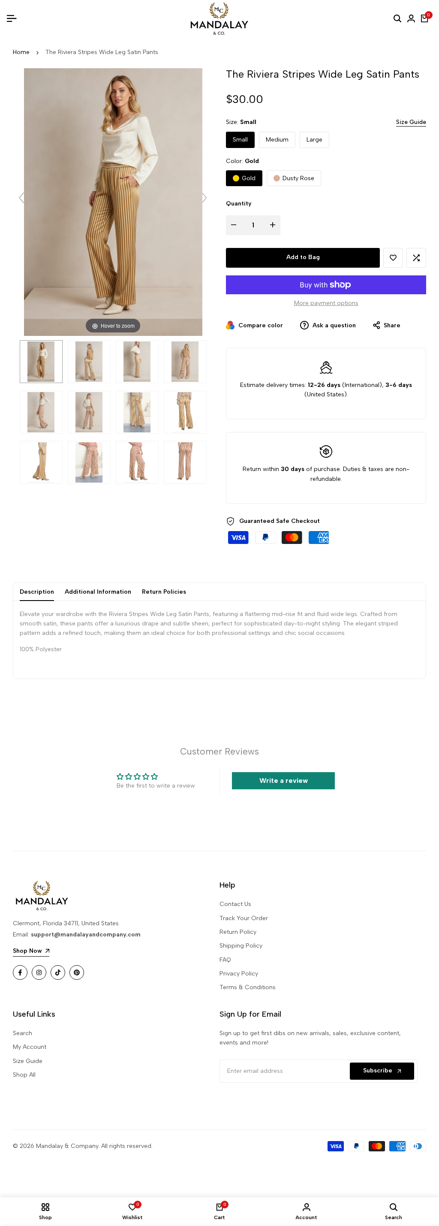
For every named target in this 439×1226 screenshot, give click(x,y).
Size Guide (411, 122)
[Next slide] (204, 197)
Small (240, 139)
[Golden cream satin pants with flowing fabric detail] (137, 462)
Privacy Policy (239, 973)
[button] (393, 258)
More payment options (326, 303)
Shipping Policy (241, 945)
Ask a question (333, 325)
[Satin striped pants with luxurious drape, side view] (185, 361)
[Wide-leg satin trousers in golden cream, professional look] (41, 412)
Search (22, 1033)
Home (21, 52)
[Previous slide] (21, 197)
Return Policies (164, 591)
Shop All (24, 1074)
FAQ (225, 959)
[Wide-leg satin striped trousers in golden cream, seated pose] (89, 462)
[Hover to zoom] (113, 201)
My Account (29, 1047)
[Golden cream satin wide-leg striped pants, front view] (41, 361)
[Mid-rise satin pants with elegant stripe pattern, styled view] (89, 361)
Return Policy (238, 932)
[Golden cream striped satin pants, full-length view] (185, 412)
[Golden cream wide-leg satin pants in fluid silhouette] (137, 361)
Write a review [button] (283, 780)
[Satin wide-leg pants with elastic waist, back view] (41, 462)
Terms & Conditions (248, 987)
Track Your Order (244, 918)
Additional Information (98, 591)
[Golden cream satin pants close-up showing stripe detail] (89, 412)
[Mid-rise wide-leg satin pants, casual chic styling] (137, 412)
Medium (277, 139)
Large (314, 139)
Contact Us (235, 904)
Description (37, 591)
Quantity (239, 203)
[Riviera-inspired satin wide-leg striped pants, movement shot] (185, 462)
